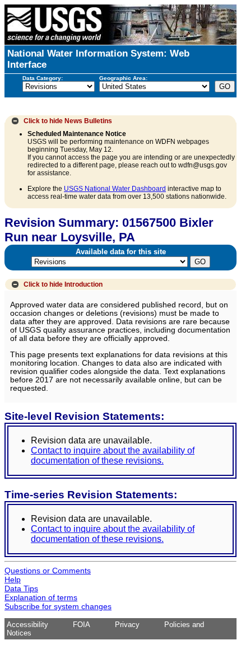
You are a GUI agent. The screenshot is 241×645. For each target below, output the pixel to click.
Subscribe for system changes (58, 606)
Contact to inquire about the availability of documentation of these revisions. (112, 455)
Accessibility (27, 624)
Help (12, 579)
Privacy (127, 624)
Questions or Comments (47, 570)
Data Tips (21, 588)
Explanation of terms (40, 597)
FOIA (81, 624)
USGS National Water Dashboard (115, 189)
